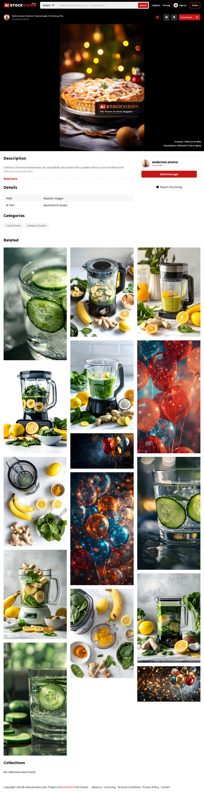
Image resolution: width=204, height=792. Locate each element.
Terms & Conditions (129, 787)
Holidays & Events (36, 225)
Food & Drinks (13, 225)
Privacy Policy (150, 787)
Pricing (166, 5)
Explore (156, 5)
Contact (165, 787)
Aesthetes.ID (67, 787)
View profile (157, 165)
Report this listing (169, 187)
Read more (10, 178)
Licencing (110, 787)
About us (97, 787)
